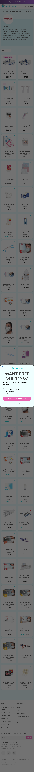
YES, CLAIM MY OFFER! (17, 399)
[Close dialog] (2, 367)
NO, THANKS (17, 403)
